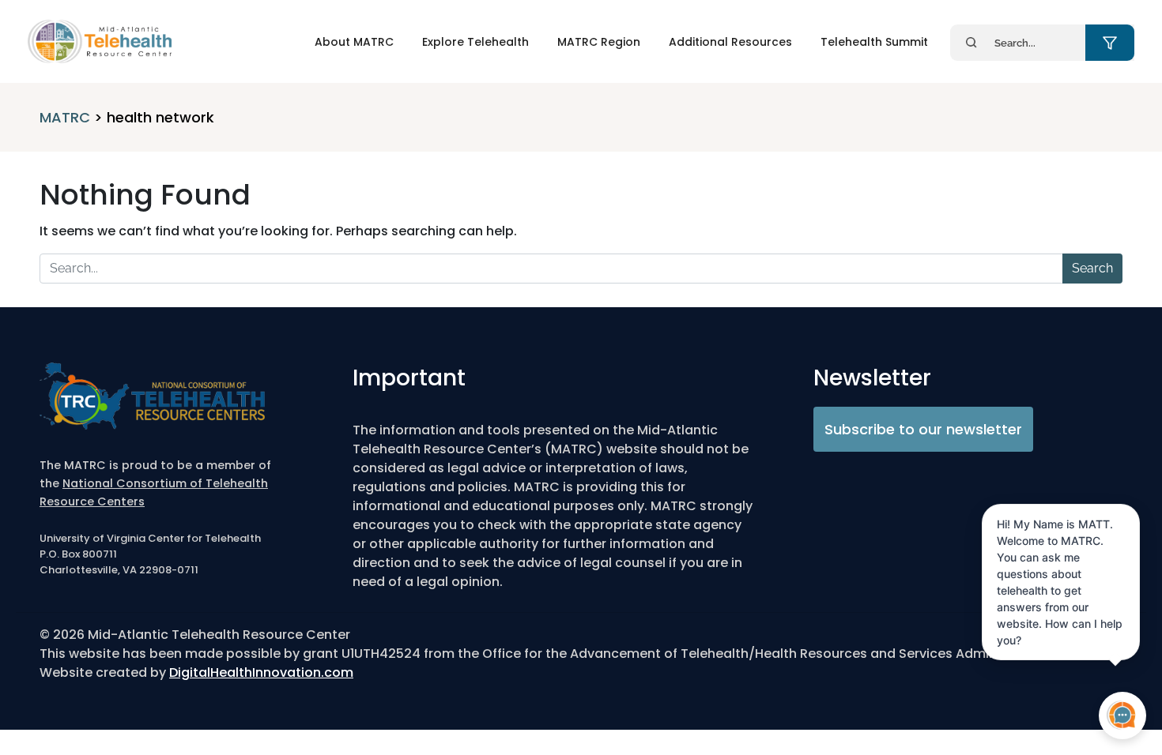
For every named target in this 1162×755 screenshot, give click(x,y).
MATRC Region (598, 42)
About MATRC (354, 42)
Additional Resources (730, 42)
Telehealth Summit (874, 42)
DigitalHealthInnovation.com (261, 672)
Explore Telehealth (475, 42)
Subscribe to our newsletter (923, 429)
